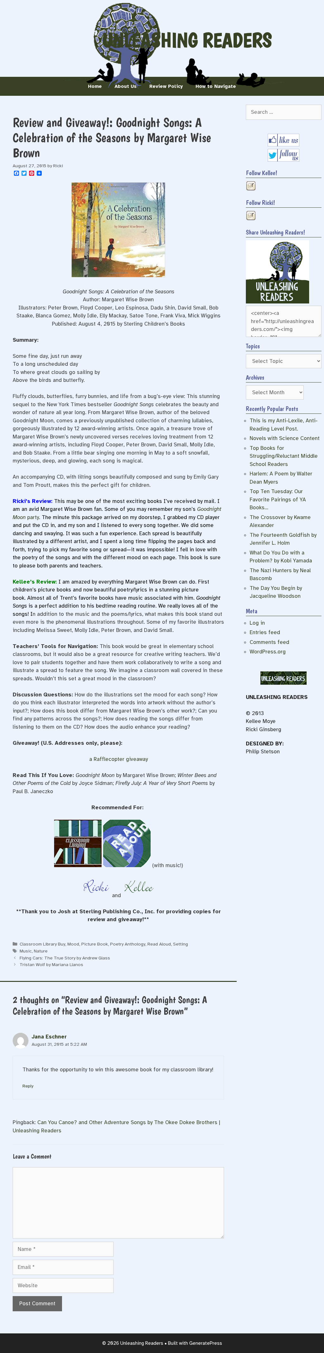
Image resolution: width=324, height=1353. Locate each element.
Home (95, 86)
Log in (257, 623)
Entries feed (265, 632)
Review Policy (166, 86)
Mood (73, 944)
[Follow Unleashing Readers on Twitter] (283, 159)
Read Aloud (159, 944)
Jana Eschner (49, 1036)
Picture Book (94, 944)
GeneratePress (205, 1343)
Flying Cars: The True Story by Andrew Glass (65, 958)
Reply (27, 1086)
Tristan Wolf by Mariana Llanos (51, 964)
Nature (40, 951)
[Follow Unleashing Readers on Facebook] (283, 144)
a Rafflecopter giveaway (118, 759)
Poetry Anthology (127, 944)
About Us (126, 86)
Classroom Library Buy (42, 944)
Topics (253, 346)
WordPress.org (268, 651)
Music (26, 951)
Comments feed (269, 642)
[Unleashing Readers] (277, 301)
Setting (180, 944)
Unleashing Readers (187, 40)
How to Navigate (216, 86)
